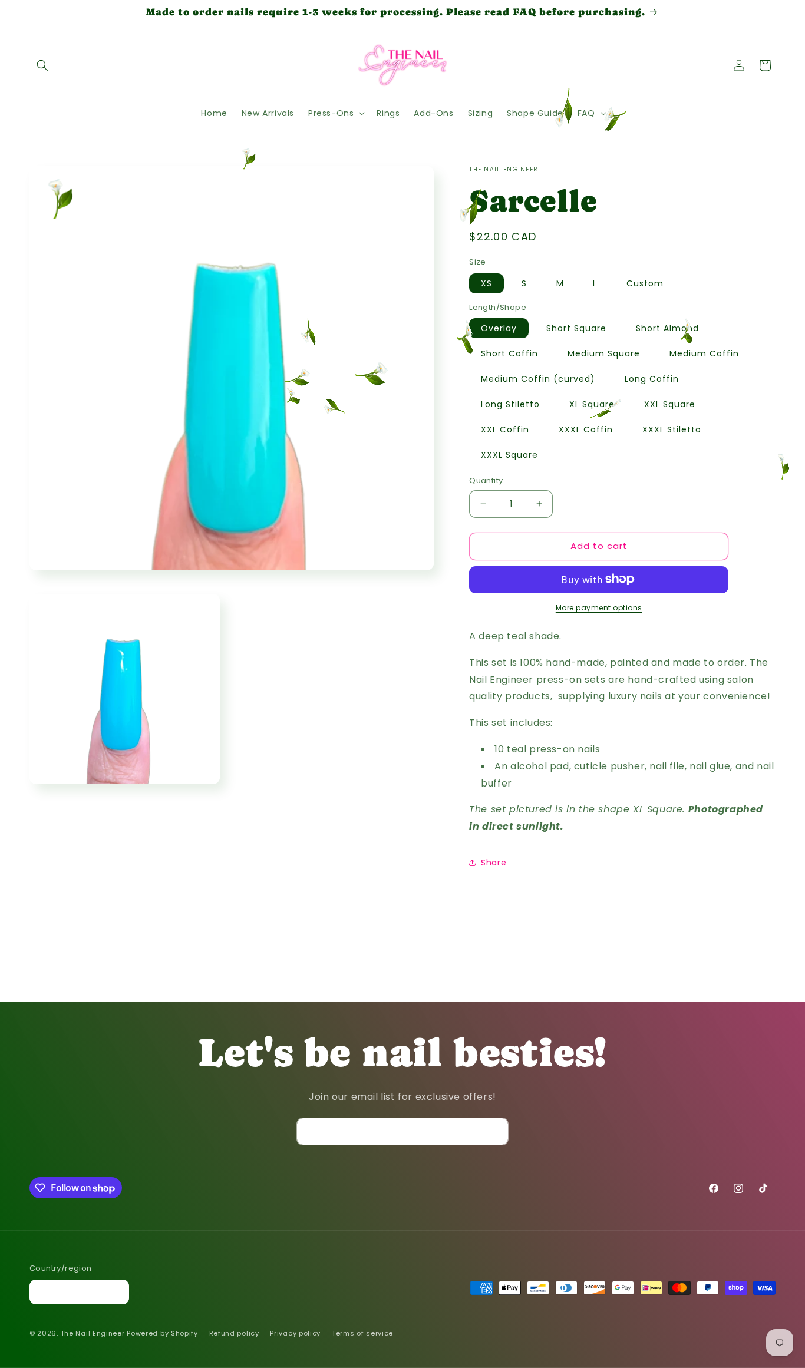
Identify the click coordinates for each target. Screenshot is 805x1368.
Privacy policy (295, 1333)
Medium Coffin (704, 353)
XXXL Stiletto (671, 429)
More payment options (599, 607)
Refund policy (234, 1333)
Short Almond (667, 328)
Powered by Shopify (162, 1334)
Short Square (576, 328)
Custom (645, 283)
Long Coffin (652, 379)
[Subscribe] (495, 1131)
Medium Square (604, 353)
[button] (42, 65)
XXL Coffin (505, 429)
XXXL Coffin (586, 429)
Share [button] (493, 862)
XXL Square (669, 404)
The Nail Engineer (94, 1334)
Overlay (499, 328)
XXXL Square (509, 455)
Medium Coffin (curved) (538, 379)
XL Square (592, 404)
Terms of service (362, 1333)
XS (486, 283)
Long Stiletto (510, 404)
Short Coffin (509, 353)
